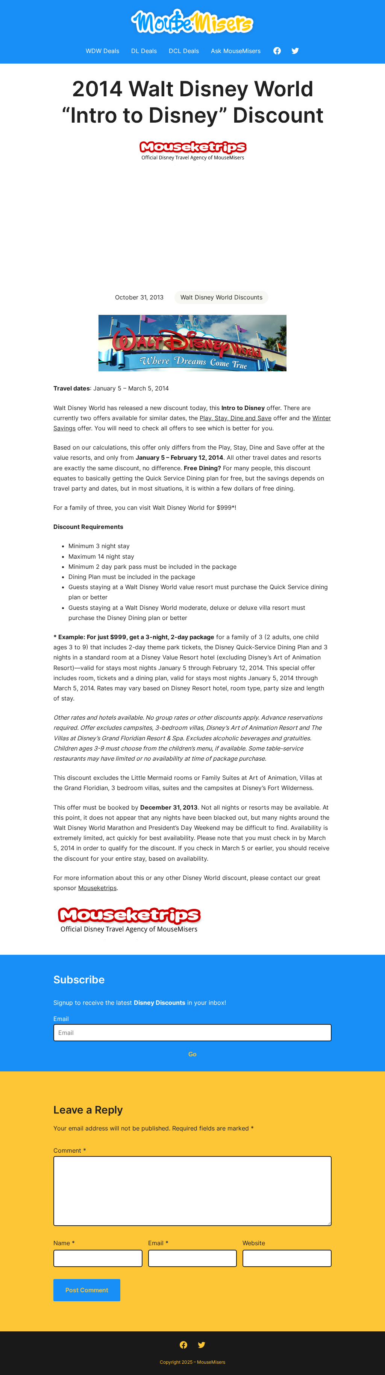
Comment (69, 1150)
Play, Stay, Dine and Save (235, 418)
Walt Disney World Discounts (221, 297)
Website (254, 1243)
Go (192, 1054)
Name (64, 1243)
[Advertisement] (192, 227)
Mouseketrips (97, 888)
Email (61, 1019)
